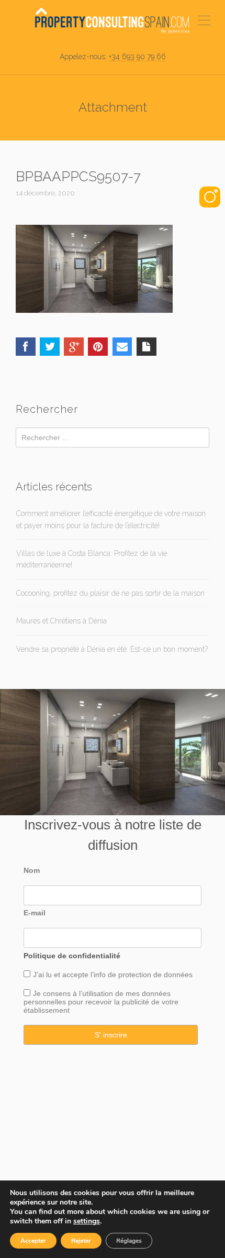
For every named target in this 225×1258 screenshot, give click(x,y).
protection (133, 974)
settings (86, 1221)
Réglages (129, 1241)
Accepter (33, 1241)
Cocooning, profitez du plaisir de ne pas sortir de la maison (110, 593)
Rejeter (81, 1241)
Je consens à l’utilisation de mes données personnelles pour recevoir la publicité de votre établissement (101, 1001)
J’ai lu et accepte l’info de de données (113, 974)
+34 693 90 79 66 (137, 56)
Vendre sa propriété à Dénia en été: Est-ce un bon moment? (112, 649)
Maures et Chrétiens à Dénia (61, 621)
